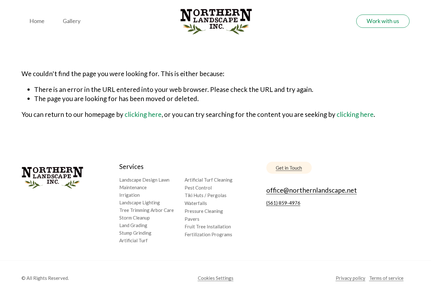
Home (36, 20)
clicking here (143, 114)
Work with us (383, 21)
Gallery (71, 20)
